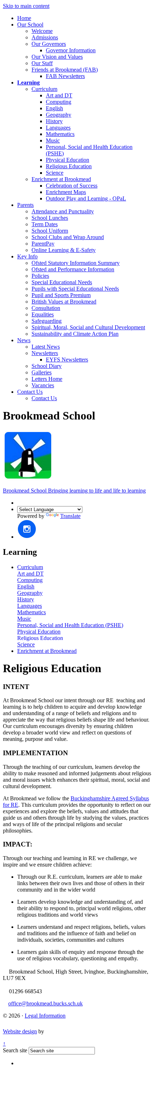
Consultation (46, 308)
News (23, 340)
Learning (28, 82)
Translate (70, 516)
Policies (40, 276)
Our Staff (42, 63)
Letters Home (47, 379)
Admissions (45, 37)
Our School (30, 24)
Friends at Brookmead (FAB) (65, 70)
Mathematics (60, 134)
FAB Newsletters (65, 76)
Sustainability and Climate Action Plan (75, 334)
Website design (20, 1031)
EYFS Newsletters (67, 359)
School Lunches (50, 218)
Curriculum (44, 89)
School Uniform (50, 231)
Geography (58, 115)
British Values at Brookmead (64, 302)
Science (54, 173)
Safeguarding (47, 321)
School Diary (47, 366)
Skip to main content (26, 6)
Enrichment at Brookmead (61, 179)
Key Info (27, 256)
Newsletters (45, 353)
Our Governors (49, 44)
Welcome (42, 31)
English (54, 108)
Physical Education (67, 160)
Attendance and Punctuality (63, 211)
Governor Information (71, 50)
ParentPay (43, 244)
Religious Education (69, 166)
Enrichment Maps (66, 192)
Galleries (42, 372)
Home (24, 18)
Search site (15, 1050)
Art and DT (59, 95)
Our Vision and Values (57, 57)
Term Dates (45, 224)
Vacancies (43, 385)
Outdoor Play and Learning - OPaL (86, 198)
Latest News (46, 347)
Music (53, 140)
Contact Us (30, 392)
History (54, 121)
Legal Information (45, 1016)
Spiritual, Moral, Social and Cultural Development (88, 327)
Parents (25, 205)
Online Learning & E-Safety (64, 250)
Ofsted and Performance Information (73, 269)
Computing (58, 102)
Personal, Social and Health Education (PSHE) (70, 625)
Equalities (43, 314)
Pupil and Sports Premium (61, 295)
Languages (58, 128)
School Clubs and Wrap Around (68, 237)
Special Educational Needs (62, 282)
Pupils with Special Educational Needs (75, 289)
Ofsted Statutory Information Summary (76, 263)
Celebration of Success (71, 186)
